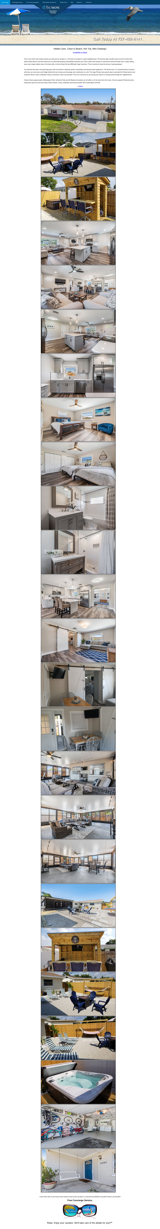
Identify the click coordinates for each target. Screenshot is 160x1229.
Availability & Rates (80, 52)
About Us (79, 2)
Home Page (5, 2)
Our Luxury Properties (32, 2)
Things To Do (63, 2)
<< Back (80, 86)
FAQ (72, 2)
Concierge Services (17, 2)
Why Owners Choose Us (49, 2)
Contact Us (89, 2)
